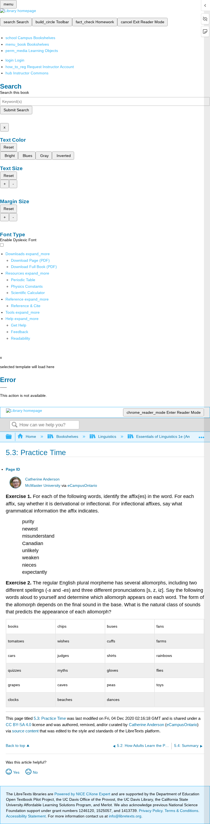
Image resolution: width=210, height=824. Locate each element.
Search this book (14, 92)
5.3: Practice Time (50, 718)
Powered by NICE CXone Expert (82, 794)
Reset (9, 147)
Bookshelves (67, 436)
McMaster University (42, 486)
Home (31, 436)
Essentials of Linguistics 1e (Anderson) (169, 436)
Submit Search (16, 110)
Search (14, 425)
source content (25, 731)
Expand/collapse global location (202, 435)
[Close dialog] (3, 387)
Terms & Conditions (181, 810)
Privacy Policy (150, 810)
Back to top (15, 746)
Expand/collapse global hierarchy (12, 436)
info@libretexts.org (124, 816)
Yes (16, 772)
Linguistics (107, 436)
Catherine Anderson (42, 479)
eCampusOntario (82, 486)
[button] (19, 332)
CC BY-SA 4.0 (18, 724)
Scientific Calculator (28, 292)
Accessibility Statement (26, 816)
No (35, 772)
